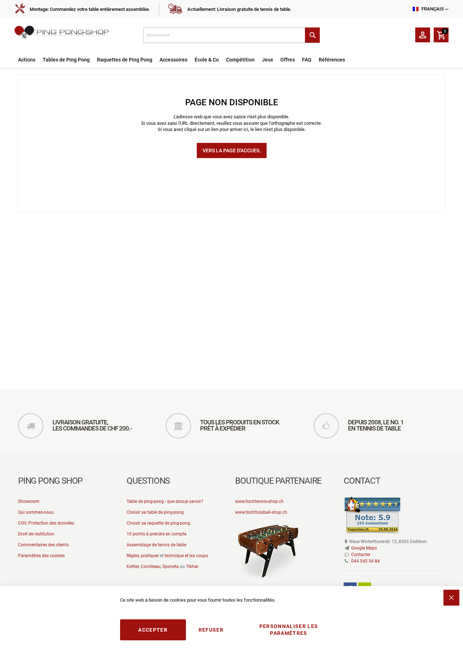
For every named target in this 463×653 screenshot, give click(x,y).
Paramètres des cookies (41, 555)
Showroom (28, 501)
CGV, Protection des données (46, 523)
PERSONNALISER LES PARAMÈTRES (288, 629)
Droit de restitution (36, 534)
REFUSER (211, 630)
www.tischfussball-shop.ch (261, 512)
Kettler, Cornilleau (144, 566)
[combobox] (231, 35)
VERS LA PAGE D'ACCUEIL (232, 150)
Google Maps (364, 548)
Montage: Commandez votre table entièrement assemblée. (90, 9)
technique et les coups (186, 555)
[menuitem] (26, 60)
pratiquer (150, 555)
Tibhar (192, 566)
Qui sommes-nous (36, 512)
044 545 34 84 (365, 561)
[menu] (231, 60)
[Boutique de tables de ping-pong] (75, 33)
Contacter (360, 554)
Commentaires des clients (43, 544)
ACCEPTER (152, 630)
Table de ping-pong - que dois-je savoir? (165, 501)
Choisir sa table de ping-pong (155, 512)
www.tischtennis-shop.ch (259, 501)
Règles (133, 555)
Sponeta (170, 566)
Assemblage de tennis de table (156, 544)
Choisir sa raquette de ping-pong (158, 523)
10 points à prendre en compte (156, 534)
